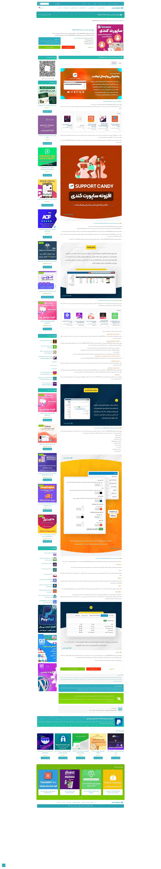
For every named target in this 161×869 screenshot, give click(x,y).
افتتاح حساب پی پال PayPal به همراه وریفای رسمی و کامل (100, 719)
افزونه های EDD (66, 8)
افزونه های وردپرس (101, 8)
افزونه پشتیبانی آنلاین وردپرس (108, 679)
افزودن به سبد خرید (49, 47)
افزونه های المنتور (82, 8)
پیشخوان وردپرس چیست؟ (48, 574)
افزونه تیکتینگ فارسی (75, 677)
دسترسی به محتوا (54, 365)
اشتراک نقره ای (54, 369)
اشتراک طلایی (54, 362)
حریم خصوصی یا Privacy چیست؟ (47, 563)
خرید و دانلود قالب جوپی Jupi (47, 297)
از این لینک (85, 699)
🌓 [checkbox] (3, 865)
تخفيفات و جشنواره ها (102, 4)
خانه (122, 4)
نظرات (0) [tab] (114, 63)
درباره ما (89, 4)
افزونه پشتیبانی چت (116, 681)
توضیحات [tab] (119, 63)
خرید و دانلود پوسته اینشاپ (47, 205)
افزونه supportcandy (94, 677)
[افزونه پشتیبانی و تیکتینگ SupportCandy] (93, 30)
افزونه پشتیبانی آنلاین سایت (117, 679)
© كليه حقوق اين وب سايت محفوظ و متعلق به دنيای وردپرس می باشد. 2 (80, 806)
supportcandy (100, 677)
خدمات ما (60, 8)
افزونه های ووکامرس (73, 8)
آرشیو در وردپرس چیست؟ (48, 553)
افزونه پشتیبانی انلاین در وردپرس (89, 679)
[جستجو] (39, 4)
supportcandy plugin (106, 677)
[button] (57, 4)
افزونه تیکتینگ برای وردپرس (83, 677)
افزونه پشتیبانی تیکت (81, 679)
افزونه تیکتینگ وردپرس (68, 677)
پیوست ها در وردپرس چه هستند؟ (47, 569)
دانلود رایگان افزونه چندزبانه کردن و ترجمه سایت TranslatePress (48, 792)
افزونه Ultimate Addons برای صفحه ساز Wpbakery (91, 792)
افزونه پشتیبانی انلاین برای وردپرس (99, 679)
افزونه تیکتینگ (89, 677)
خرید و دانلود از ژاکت (47, 111)
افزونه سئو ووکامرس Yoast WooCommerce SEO (70, 792)
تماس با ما (84, 4)
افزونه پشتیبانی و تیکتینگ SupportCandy (81, 30)
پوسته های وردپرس (91, 8)
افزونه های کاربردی (111, 20)
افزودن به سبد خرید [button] (47, 143)
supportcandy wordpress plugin (116, 677)
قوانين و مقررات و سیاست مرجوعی (113, 4)
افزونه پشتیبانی (62, 677)
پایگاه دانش (94, 4)
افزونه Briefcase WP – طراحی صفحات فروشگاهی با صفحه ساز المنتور (113, 792)
